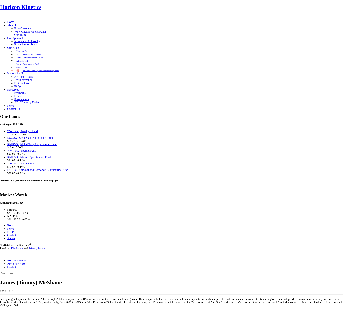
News (10, 228)
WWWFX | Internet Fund (21, 150)
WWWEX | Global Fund (21, 163)
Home (10, 225)
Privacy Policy (37, 248)
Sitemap (11, 238)
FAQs (10, 231)
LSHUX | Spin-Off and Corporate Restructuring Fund (37, 169)
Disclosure (17, 248)
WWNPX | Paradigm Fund (22, 131)
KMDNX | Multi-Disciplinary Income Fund (32, 144)
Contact (11, 235)
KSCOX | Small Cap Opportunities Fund (30, 137)
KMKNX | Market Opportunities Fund (29, 157)
